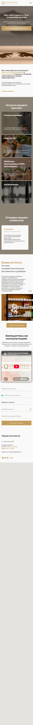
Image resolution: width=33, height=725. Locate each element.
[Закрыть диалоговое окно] (30, 2)
